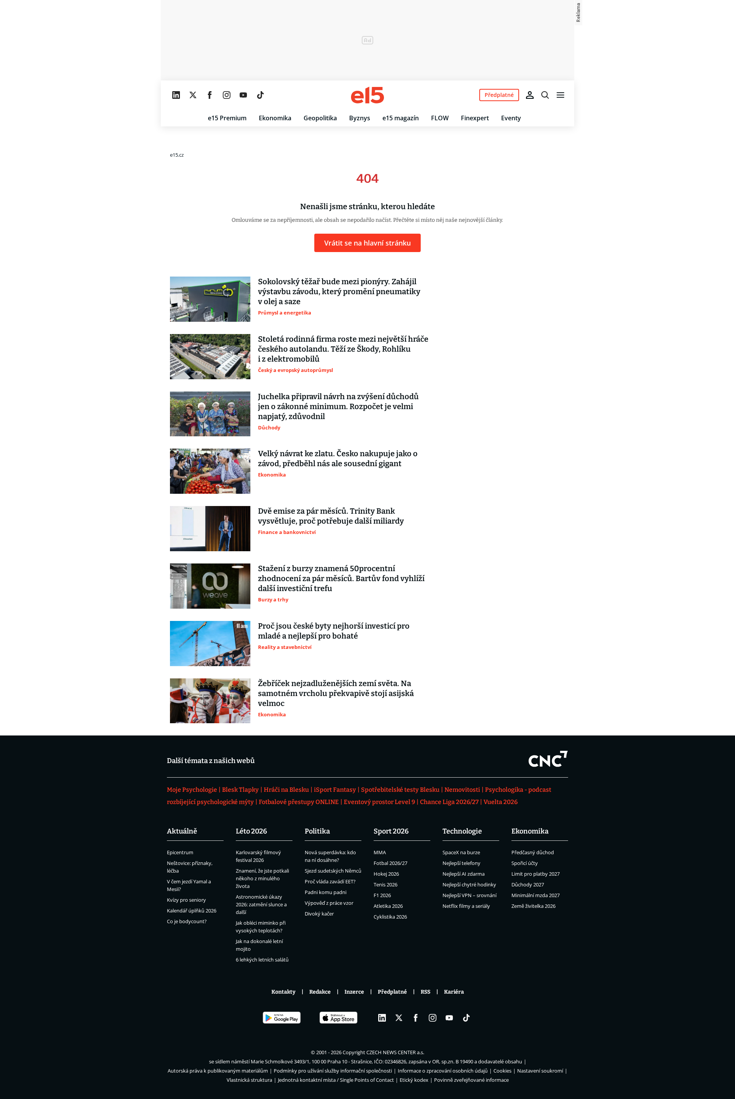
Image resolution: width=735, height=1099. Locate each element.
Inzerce (354, 992)
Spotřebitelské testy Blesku (400, 789)
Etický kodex (414, 1079)
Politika (317, 831)
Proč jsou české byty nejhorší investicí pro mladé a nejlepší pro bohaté (334, 630)
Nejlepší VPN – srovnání (470, 895)
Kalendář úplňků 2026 (191, 910)
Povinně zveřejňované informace (471, 1079)
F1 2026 (382, 895)
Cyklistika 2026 (390, 916)
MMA (380, 852)
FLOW (440, 118)
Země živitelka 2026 (533, 905)
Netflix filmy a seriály (466, 905)
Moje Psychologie (192, 789)
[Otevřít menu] (560, 95)
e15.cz (177, 154)
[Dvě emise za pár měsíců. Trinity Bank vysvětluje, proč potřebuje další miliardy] (210, 528)
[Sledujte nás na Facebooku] (210, 95)
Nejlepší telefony (461, 863)
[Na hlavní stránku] (367, 95)
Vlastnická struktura (249, 1079)
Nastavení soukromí (540, 1070)
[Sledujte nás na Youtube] (243, 95)
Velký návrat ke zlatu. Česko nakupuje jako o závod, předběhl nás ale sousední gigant (338, 458)
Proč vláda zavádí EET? (330, 881)
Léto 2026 (251, 831)
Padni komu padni (325, 892)
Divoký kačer (319, 913)
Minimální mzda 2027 (535, 895)
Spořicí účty (524, 863)
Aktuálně (182, 831)
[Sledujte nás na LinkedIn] (176, 95)
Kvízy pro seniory (186, 899)
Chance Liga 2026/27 (449, 802)
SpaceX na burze (461, 852)
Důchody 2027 (527, 884)
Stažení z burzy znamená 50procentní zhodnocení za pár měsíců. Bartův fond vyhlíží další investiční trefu (341, 578)
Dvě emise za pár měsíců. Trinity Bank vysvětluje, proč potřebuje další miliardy (331, 516)
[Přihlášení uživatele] (529, 95)
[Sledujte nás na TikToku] (260, 95)
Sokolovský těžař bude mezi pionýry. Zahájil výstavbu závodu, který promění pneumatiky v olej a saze (339, 291)
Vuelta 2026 (500, 802)
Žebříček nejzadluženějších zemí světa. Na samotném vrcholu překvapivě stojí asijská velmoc (336, 693)
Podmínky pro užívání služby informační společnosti (333, 1070)
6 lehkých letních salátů (262, 959)
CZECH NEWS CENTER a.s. (395, 1052)
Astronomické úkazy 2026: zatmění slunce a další (261, 904)
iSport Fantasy (335, 789)
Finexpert (475, 118)
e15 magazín (400, 118)
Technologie (462, 831)
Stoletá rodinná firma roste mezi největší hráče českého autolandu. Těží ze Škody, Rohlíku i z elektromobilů (343, 349)
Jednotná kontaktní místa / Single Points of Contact (336, 1079)
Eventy (511, 118)
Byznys (359, 118)
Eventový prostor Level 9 (379, 802)
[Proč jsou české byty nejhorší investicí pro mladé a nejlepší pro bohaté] (210, 643)
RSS (425, 992)
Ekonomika (275, 118)
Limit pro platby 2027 (535, 873)
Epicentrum (180, 852)
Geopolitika (320, 118)
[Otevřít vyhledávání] (545, 95)
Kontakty (283, 992)
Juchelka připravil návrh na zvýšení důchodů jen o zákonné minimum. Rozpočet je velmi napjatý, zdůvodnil (338, 406)
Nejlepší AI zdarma (464, 873)
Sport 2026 (391, 831)
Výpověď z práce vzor (329, 902)
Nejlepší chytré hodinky (469, 884)
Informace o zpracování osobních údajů (443, 1070)
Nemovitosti (462, 789)
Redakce (320, 992)
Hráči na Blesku (286, 789)
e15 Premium (227, 118)
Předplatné (392, 992)
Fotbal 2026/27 (390, 863)
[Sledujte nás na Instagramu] (226, 95)
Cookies (502, 1070)
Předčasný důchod (532, 852)
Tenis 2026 (385, 884)
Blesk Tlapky (240, 789)
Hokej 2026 (386, 873)
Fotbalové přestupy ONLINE (299, 802)
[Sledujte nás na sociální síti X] (193, 95)
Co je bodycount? (187, 921)
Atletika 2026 (388, 905)
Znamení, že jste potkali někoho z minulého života (262, 878)
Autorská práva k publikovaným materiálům (218, 1070)
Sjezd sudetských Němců (333, 870)
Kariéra (454, 992)
